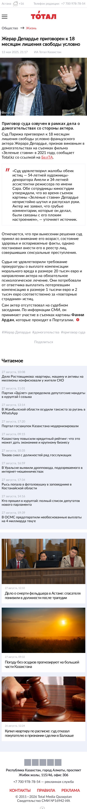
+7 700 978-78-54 (73, 3)
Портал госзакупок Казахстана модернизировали (40, 426)
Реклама (70, 791)
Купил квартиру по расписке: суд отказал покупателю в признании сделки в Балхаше (39, 733)
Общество (10, 28)
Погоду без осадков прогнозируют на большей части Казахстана (42, 665)
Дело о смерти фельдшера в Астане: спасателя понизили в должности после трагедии (42, 596)
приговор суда (74, 332)
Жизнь (31, 28)
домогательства (46, 332)
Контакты (20, 791)
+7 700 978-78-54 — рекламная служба (43, 782)
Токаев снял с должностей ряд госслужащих (36, 455)
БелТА (47, 157)
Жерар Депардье (17, 332)
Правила (46, 791)
